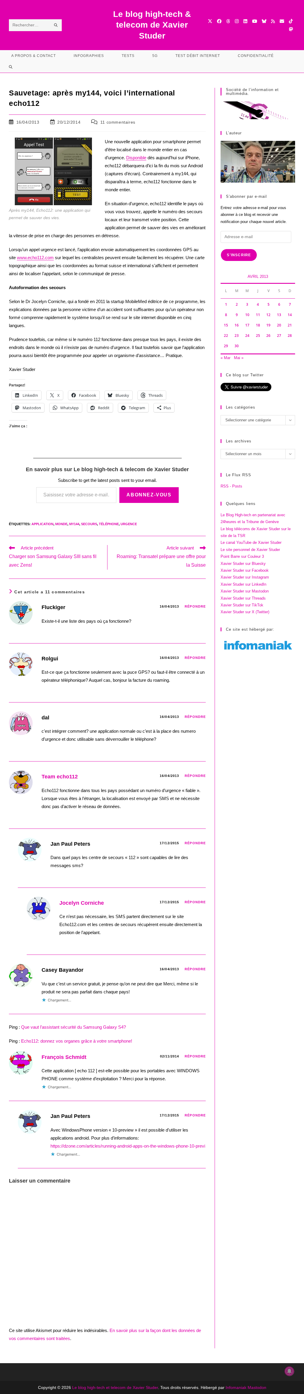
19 (268, 325)
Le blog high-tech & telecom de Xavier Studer (152, 24)
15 (226, 325)
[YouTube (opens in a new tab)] (254, 21)
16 (237, 325)
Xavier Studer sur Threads (243, 598)
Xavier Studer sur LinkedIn (243, 584)
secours (89, 524)
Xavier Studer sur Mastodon (245, 591)
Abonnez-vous (148, 494)
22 (226, 335)
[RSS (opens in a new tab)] (273, 21)
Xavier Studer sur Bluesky (243, 563)
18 (258, 325)
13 (279, 314)
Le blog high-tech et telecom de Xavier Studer (115, 1387)
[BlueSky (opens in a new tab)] (264, 21)
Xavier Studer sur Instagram (245, 577)
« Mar (225, 358)
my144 (74, 524)
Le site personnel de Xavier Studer (250, 549)
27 (279, 335)
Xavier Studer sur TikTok (242, 605)
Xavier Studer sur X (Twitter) (245, 612)
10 (247, 314)
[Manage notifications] (289, 1371)
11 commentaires (117, 122)
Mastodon (257, 1387)
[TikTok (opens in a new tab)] (290, 21)
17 (247, 325)
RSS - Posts (231, 486)
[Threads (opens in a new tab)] (228, 21)
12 (268, 314)
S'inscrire (239, 255)
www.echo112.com (35, 257)
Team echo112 (60, 777)
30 (237, 345)
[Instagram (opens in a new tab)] (236, 21)
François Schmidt (64, 1057)
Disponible (136, 157)
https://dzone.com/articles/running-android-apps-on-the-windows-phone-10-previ (127, 1145)
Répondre (195, 606)
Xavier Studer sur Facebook (245, 570)
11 (258, 314)
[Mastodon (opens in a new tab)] (290, 29)
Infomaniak (236, 1387)
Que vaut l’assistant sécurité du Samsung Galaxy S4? (73, 1027)
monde (61, 524)
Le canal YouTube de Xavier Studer (251, 542)
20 (279, 325)
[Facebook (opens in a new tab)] (219, 21)
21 (290, 325)
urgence (129, 524)
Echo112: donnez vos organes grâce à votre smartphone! (76, 1040)
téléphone (109, 524)
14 (290, 314)
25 (258, 335)
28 (290, 335)
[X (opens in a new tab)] (210, 21)
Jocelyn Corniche (81, 903)
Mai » (238, 358)
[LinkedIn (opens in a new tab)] (245, 21)
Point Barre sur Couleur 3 (242, 556)
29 (226, 345)
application (42, 524)
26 (268, 335)
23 (237, 335)
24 (247, 335)
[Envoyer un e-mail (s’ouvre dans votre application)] (281, 21)
